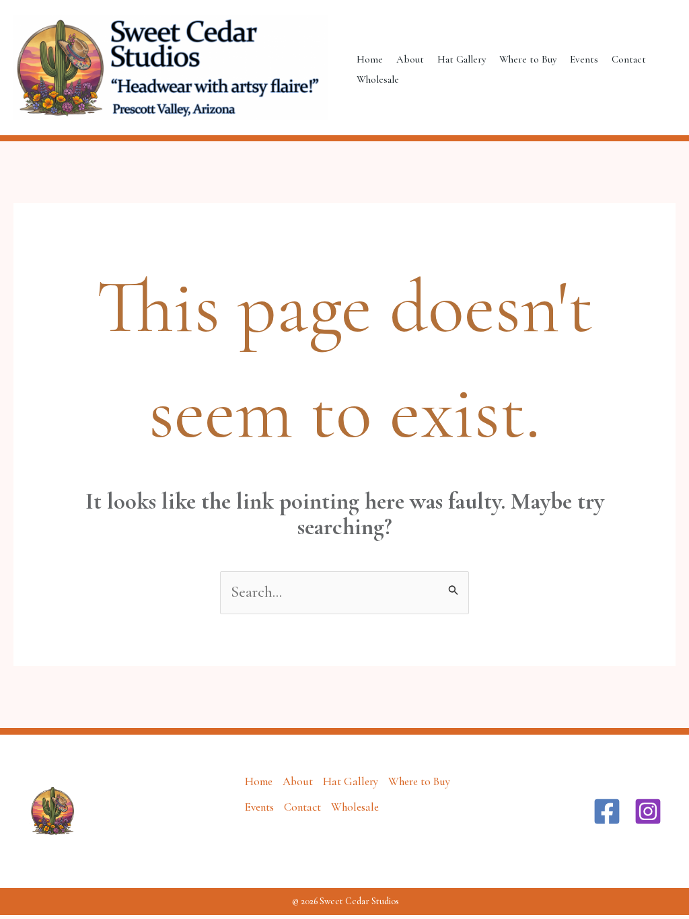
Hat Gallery (461, 59)
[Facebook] (607, 811)
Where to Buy (527, 59)
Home (370, 59)
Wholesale (378, 79)
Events (584, 59)
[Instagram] (648, 811)
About (410, 59)
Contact (629, 59)
